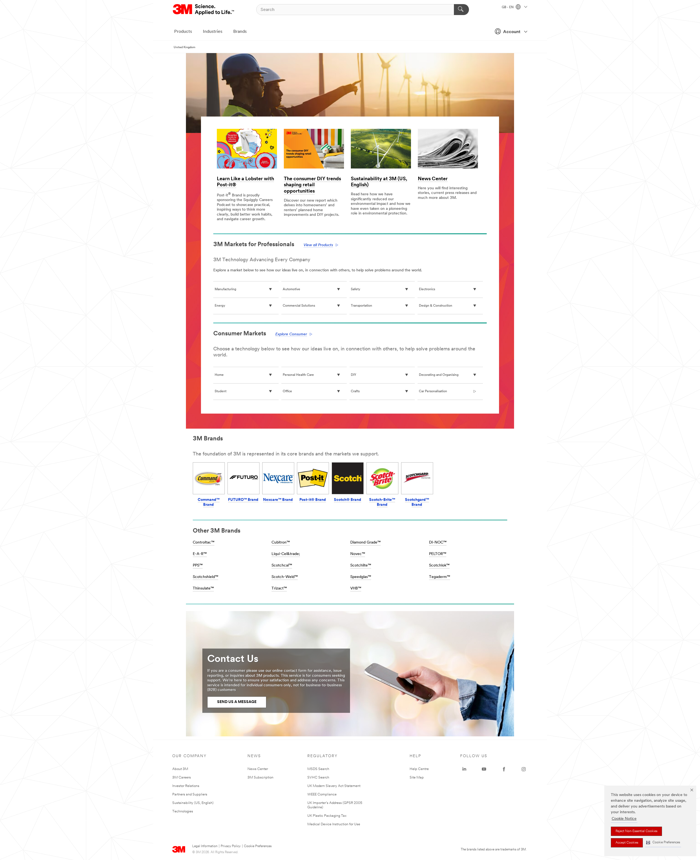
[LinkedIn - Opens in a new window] (464, 769)
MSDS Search (318, 769)
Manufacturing (225, 289)
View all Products (318, 245)
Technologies (182, 811)
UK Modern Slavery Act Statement (333, 786)
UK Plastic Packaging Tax (326, 816)
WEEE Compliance (322, 794)
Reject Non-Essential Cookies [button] (636, 831)
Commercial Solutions (299, 305)
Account (511, 32)
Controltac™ (203, 543)
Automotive (291, 289)
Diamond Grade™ (365, 543)
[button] (663, 842)
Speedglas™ (360, 577)
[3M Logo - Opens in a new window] (204, 9)
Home (219, 375)
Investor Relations (185, 786)
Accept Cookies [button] (627, 842)
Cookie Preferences (258, 846)
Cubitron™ (281, 543)
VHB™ (355, 588)
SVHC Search (318, 777)
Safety (355, 289)
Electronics (427, 289)
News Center (433, 179)
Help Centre (419, 769)
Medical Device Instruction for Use (333, 824)
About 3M (180, 769)
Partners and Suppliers (189, 794)
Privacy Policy (231, 846)
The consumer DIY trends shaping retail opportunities (312, 185)
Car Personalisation (433, 391)
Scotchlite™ (360, 565)
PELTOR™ (437, 554)
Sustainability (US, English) (193, 803)
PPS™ (198, 565)
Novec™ (357, 554)
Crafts (355, 391)
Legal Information (204, 846)
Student (220, 391)
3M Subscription (260, 777)
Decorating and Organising (439, 375)
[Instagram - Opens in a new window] (524, 769)
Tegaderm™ (439, 577)
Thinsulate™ (203, 588)
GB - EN (508, 7)
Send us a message (236, 702)
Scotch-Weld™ (285, 577)
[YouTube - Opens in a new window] (484, 769)
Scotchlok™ (439, 565)
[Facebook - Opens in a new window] (504, 769)
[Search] (461, 9)
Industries (212, 32)
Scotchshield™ (205, 577)
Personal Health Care (298, 375)
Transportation (361, 305)
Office (287, 391)
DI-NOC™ (438, 543)
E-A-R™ (200, 554)
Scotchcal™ (282, 565)
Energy (220, 305)
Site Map (417, 777)
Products (183, 32)
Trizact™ (279, 588)
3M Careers (181, 777)
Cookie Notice (624, 819)
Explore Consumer (291, 334)
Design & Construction (435, 305)
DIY (353, 375)
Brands (240, 32)
